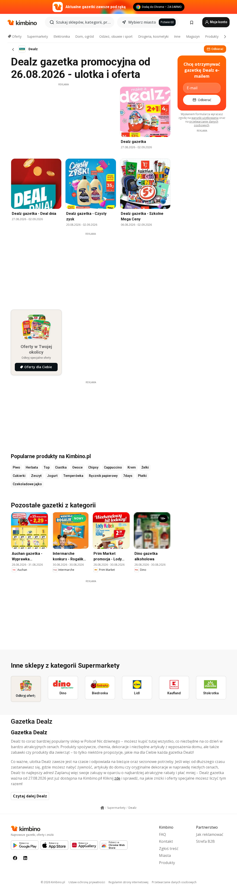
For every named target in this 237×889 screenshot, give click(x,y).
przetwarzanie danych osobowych (203, 123)
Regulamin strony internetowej (128, 882)
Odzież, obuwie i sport (116, 36)
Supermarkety (37, 36)
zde (117, 778)
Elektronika (61, 36)
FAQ (162, 834)
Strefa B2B (205, 841)
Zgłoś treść (168, 848)
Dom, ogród (84, 36)
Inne (177, 36)
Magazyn (193, 36)
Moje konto (218, 22)
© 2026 (53, 882)
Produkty (211, 36)
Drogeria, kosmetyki (153, 36)
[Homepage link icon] (102, 808)
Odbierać (217, 49)
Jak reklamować (209, 834)
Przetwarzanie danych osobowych (174, 882)
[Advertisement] (63, 118)
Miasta (165, 855)
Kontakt (166, 841)
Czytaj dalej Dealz (30, 796)
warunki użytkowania (204, 118)
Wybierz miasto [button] (142, 22)
